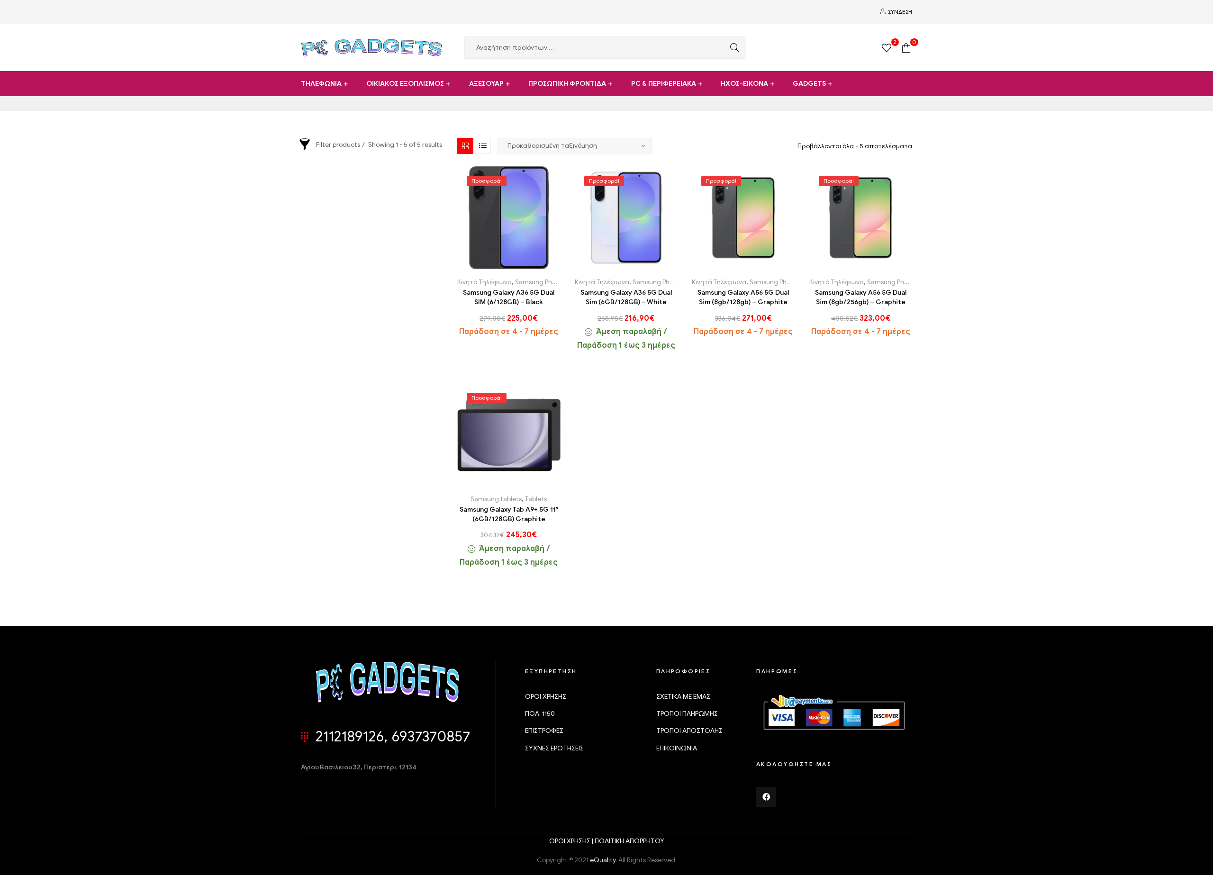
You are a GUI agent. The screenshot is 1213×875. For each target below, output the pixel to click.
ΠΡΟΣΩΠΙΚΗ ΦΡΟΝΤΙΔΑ (567, 84)
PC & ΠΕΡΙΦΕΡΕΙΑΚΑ (663, 84)
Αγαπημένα (508, 265)
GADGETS (809, 84)
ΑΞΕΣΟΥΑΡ (486, 84)
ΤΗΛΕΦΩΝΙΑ (321, 84)
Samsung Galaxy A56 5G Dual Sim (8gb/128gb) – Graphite (743, 297)
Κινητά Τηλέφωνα (484, 282)
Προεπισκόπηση (530, 265)
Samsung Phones (540, 282)
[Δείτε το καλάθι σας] (906, 47)
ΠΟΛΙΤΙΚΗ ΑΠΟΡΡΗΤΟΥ (629, 841)
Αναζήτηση (732, 47)
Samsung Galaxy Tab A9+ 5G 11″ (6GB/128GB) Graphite (509, 514)
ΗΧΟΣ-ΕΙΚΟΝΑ (744, 84)
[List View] (483, 146)
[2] (886, 47)
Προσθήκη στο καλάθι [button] (487, 265)
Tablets (536, 499)
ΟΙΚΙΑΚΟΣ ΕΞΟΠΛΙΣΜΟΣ (405, 84)
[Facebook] (766, 797)
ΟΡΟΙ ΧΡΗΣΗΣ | (572, 841)
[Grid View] (465, 146)
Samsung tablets (496, 499)
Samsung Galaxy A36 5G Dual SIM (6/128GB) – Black (508, 297)
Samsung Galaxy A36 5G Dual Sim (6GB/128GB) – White (626, 297)
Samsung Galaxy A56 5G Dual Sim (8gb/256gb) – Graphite (860, 297)
